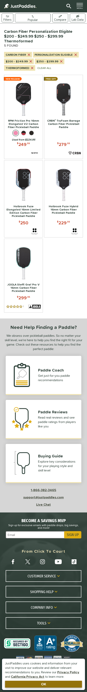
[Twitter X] (27, 561)
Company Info (42, 607)
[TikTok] (74, 561)
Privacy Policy (68, 672)
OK (43, 684)
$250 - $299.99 (47, 61)
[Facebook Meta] (13, 561)
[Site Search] (68, 6)
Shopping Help (41, 592)
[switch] (77, 17)
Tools (41, 623)
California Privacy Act (27, 676)
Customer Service (42, 576)
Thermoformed (17, 68)
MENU (80, 7)
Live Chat (43, 504)
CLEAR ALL (44, 68)
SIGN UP (73, 535)
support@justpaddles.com (43, 497)
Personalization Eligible (54, 55)
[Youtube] (58, 561)
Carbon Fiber (16, 55)
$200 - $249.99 (17, 61)
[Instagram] (42, 561)
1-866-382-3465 (43, 490)
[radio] (15, 133)
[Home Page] (20, 6)
